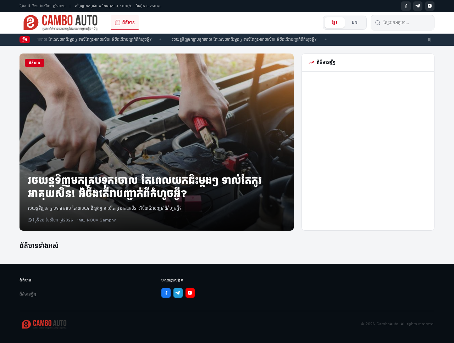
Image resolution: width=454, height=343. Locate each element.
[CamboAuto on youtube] (429, 6)
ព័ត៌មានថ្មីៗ (28, 294)
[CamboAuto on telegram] (417, 6)
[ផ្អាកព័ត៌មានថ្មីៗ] (429, 39)
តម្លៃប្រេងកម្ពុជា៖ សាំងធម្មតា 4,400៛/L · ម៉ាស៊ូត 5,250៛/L (118, 6)
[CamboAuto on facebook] (405, 6)
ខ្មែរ (334, 22)
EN (355, 22)
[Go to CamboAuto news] (60, 23)
